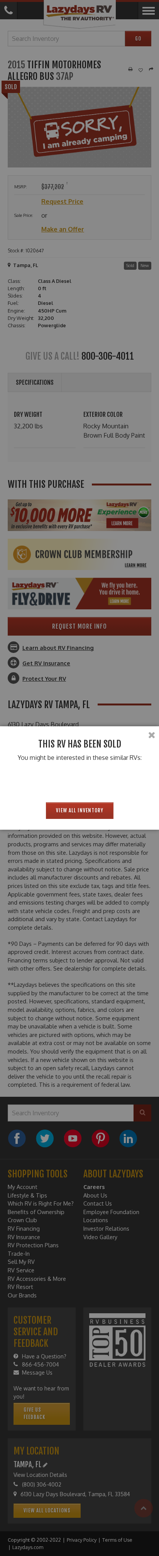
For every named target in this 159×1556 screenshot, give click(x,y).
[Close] (151, 735)
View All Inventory (79, 810)
